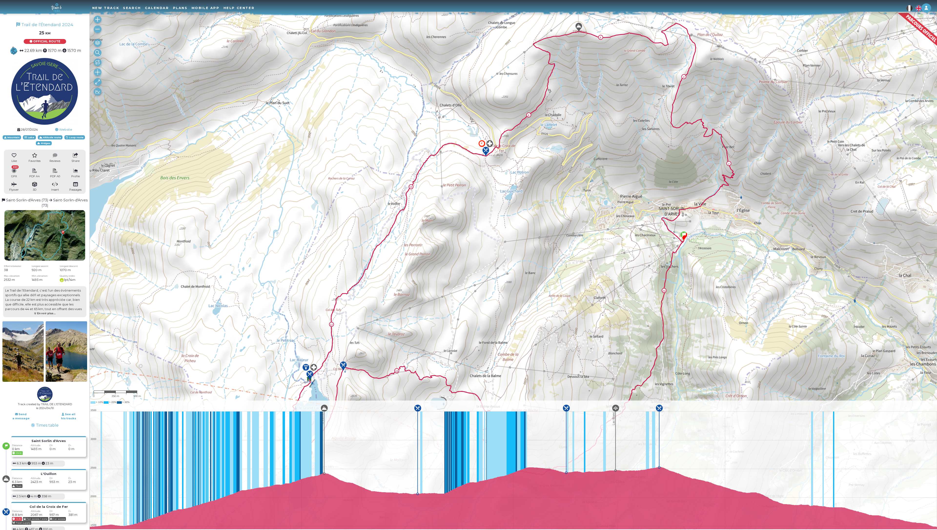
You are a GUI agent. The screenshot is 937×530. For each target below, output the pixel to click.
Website (65, 129)
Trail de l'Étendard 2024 (46, 24)
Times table (47, 425)
